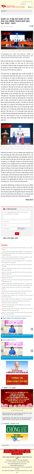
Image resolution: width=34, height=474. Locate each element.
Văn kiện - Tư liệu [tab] (15, 423)
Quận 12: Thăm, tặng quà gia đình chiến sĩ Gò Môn (14, 293)
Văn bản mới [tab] (6, 423)
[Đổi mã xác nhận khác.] (25, 228)
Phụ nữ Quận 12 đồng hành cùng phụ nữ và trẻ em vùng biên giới (17, 299)
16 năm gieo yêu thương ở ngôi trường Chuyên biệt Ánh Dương (17, 291)
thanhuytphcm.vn (12, 470)
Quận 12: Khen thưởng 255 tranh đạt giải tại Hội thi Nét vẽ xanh (16, 316)
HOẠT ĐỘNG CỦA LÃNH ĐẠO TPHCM (14, 318)
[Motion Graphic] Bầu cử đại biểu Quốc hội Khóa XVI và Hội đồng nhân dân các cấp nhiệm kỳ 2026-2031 (17, 414)
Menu (31, 7)
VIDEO (6, 387)
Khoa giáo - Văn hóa (17, 454)
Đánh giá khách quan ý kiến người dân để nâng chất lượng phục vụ (16, 336)
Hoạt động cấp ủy (9, 340)
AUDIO (14, 387)
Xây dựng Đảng (20, 450)
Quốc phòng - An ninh (18, 452)
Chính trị (13, 450)
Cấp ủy (27, 450)
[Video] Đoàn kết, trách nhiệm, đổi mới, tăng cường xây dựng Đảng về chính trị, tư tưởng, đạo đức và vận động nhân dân (17, 418)
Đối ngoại (27, 452)
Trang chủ (7, 450)
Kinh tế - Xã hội (8, 452)
